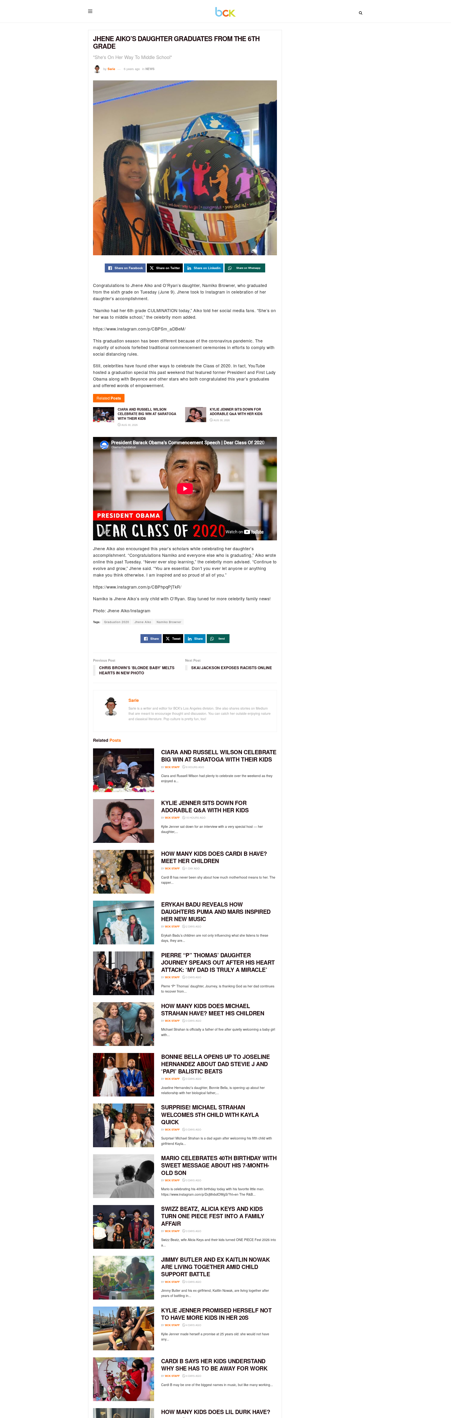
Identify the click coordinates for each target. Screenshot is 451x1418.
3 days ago (193, 977)
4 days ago (193, 1325)
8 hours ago (194, 767)
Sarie (111, 69)
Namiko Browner (169, 622)
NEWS (150, 69)
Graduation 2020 (116, 622)
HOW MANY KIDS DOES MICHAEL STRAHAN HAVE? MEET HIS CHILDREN (212, 1009)
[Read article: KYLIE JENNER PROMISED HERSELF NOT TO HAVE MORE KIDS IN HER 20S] (123, 1328)
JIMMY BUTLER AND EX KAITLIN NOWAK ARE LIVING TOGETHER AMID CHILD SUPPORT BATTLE (215, 1266)
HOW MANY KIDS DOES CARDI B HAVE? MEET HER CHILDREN (214, 857)
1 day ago (192, 868)
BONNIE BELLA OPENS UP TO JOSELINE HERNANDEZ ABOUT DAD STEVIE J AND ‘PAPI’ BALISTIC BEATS (215, 1064)
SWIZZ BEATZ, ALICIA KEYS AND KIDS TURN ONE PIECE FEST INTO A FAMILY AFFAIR (212, 1216)
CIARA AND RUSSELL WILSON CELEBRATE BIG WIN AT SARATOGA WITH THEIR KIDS (218, 755)
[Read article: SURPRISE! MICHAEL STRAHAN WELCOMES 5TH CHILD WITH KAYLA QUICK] (123, 1125)
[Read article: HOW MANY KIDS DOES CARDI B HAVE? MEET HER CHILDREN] (123, 872)
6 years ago (132, 69)
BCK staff (172, 767)
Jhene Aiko (143, 622)
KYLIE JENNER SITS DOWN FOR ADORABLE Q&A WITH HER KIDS (205, 806)
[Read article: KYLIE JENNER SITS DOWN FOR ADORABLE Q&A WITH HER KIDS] (123, 821)
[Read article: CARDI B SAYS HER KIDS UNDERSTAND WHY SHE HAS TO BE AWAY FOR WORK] (123, 1379)
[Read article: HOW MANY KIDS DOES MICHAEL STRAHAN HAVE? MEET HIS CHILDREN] (123, 1024)
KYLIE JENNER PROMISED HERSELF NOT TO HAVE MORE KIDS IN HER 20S (216, 1313)
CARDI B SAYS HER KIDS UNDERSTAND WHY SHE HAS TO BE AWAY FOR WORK (214, 1364)
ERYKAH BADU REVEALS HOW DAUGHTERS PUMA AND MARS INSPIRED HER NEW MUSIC (216, 911)
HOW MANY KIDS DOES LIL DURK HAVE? (215, 1412)
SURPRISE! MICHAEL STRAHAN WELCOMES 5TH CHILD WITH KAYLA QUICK (210, 1114)
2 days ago (193, 926)
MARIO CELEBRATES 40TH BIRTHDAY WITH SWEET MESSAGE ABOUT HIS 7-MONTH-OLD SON (218, 1165)
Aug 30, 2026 (129, 425)
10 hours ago (195, 817)
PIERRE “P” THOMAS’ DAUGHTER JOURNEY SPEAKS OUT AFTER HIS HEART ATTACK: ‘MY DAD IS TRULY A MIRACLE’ (218, 962)
